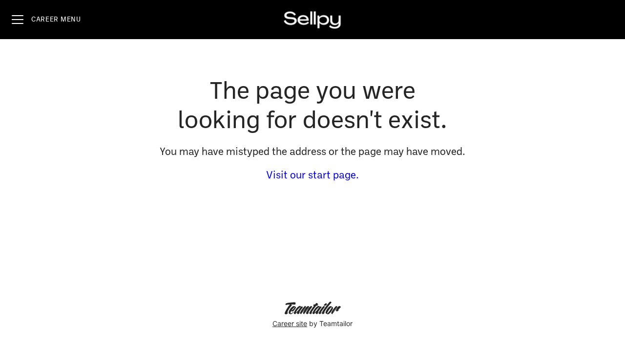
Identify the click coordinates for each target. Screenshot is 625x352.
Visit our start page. (312, 176)
